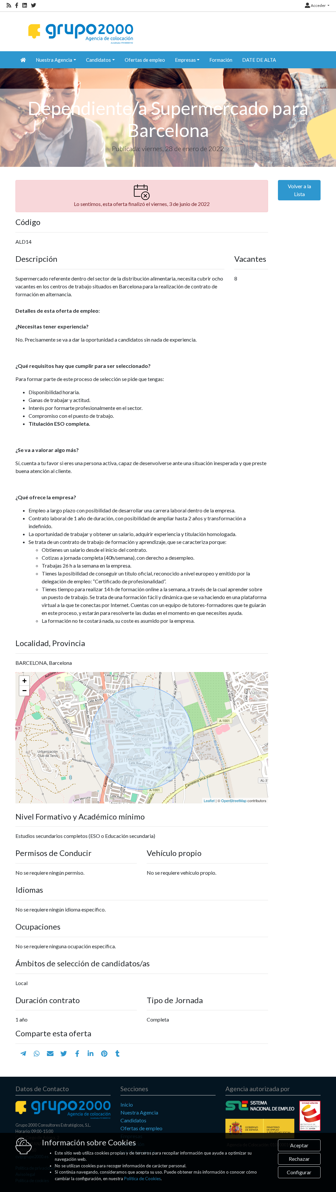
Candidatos (133, 1120)
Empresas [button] (185, 60)
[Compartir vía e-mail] (50, 1053)
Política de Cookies (142, 1178)
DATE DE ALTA (259, 60)
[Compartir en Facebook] (77, 1053)
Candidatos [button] (98, 60)
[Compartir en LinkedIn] (91, 1053)
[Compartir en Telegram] (23, 1053)
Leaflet (209, 800)
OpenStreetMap (233, 800)
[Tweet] (63, 1053)
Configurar (299, 1172)
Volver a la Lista (299, 190)
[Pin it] (104, 1053)
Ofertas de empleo (145, 60)
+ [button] (24, 681)
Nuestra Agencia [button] (54, 60)
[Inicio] (79, 28)
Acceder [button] (318, 5)
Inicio (126, 1104)
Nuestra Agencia (139, 1112)
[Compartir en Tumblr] (118, 1053)
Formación (220, 60)
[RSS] (9, 5)
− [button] (24, 690)
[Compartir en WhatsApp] (37, 1053)
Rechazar (299, 1159)
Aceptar (299, 1145)
